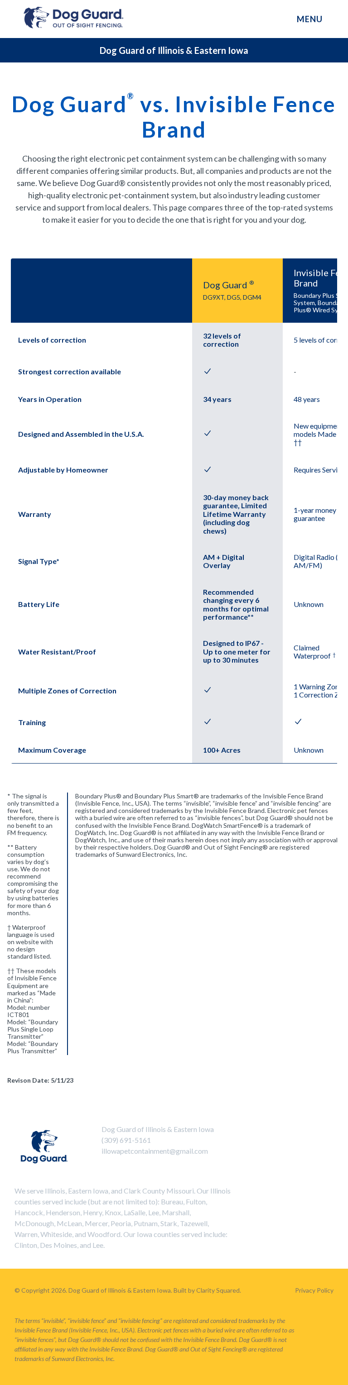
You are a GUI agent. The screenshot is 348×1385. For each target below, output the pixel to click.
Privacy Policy (314, 1290)
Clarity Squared (218, 1290)
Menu (310, 19)
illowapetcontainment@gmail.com (155, 1150)
